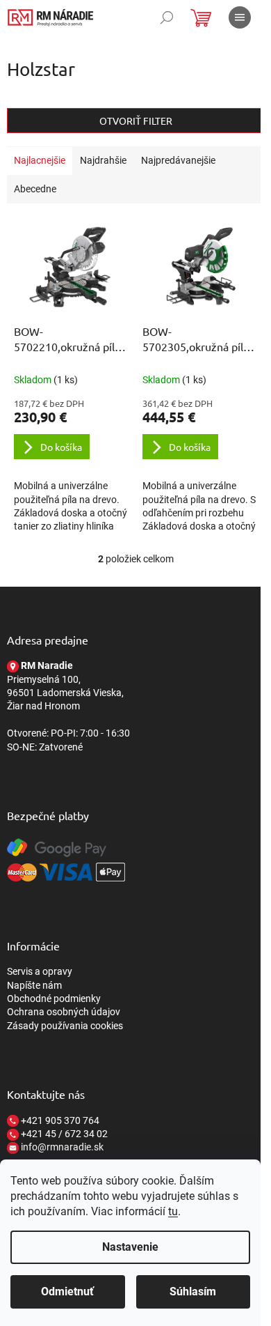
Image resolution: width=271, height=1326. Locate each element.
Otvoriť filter (135, 120)
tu (173, 1211)
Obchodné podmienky (54, 998)
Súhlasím (193, 1291)
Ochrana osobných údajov (63, 1011)
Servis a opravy (39, 971)
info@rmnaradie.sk (61, 1146)
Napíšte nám (34, 985)
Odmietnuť (67, 1291)
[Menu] (240, 17)
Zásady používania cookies (65, 1025)
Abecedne (35, 188)
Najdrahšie (103, 160)
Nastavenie (130, 1247)
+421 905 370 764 (59, 1120)
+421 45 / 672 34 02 (63, 1133)
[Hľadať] (167, 17)
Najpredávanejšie (178, 160)
